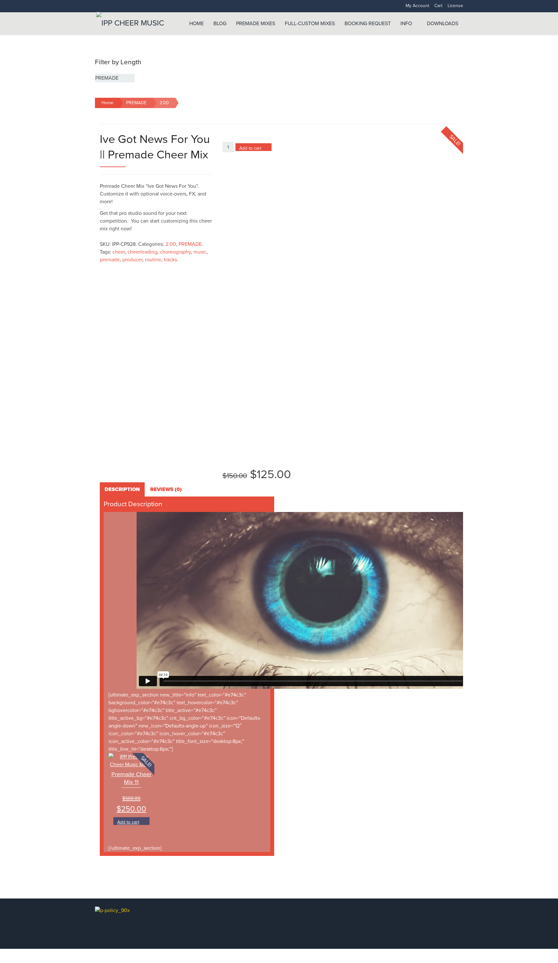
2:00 (164, 102)
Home (196, 23)
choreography (175, 252)
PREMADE (136, 102)
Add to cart (250, 148)
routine (153, 259)
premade (110, 259)
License (455, 5)
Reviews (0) (166, 489)
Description (122, 489)
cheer (118, 252)
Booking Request (368, 23)
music (200, 252)
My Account (417, 5)
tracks (170, 259)
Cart (438, 5)
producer (132, 259)
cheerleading (142, 252)
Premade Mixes (255, 23)
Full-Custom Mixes (310, 23)
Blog (219, 23)
